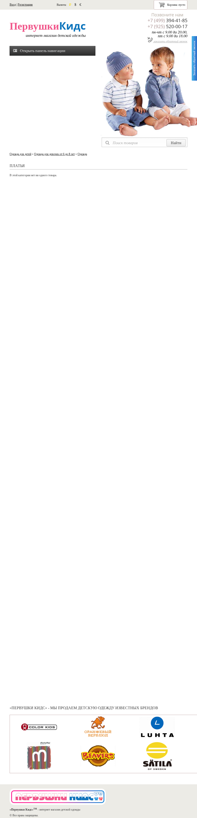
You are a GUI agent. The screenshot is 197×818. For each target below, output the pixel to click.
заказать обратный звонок (170, 41)
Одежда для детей (20, 154)
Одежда (82, 154)
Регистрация (25, 4)
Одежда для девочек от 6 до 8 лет (54, 154)
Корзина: (175, 4)
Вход (13, 4)
